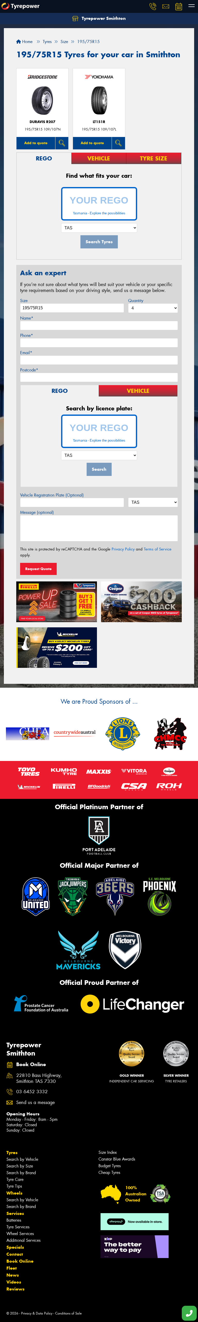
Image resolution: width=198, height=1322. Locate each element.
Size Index (107, 1152)
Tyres (12, 1152)
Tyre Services (17, 1227)
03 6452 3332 (32, 1092)
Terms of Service (157, 549)
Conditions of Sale (68, 1313)
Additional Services (23, 1240)
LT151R (99, 122)
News (12, 1275)
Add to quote (35, 143)
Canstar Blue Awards (116, 1159)
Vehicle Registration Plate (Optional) (52, 495)
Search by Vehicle (22, 1159)
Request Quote (38, 568)
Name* (26, 318)
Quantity (135, 300)
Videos (13, 1282)
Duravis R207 (42, 122)
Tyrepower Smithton (103, 18)
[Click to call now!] (153, 6)
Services (15, 1213)
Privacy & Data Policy (36, 1313)
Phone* (26, 335)
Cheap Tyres (109, 1172)
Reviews (15, 1289)
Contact (14, 1254)
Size (24, 300)
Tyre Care (14, 1179)
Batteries (13, 1220)
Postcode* (29, 370)
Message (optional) (37, 512)
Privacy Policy (123, 549)
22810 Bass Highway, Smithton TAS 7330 (39, 1078)
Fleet (11, 1268)
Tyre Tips (14, 1186)
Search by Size (19, 1166)
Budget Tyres (109, 1166)
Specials (15, 1247)
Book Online (20, 1261)
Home (26, 41)
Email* (26, 352)
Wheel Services (20, 1233)
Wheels (14, 1193)
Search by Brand (21, 1172)
